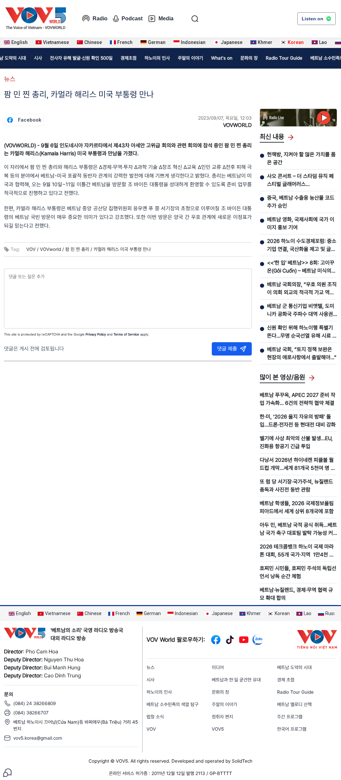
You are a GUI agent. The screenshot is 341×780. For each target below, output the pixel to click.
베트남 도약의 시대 (294, 667)
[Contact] (7, 772)
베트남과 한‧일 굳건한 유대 (236, 679)
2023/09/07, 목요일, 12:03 (225, 118)
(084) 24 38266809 (34, 703)
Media (166, 18)
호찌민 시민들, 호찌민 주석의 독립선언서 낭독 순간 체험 (298, 572)
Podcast (132, 18)
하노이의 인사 (157, 58)
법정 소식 (155, 716)
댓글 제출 (227, 349)
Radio (100, 18)
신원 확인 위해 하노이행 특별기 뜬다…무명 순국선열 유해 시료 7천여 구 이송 (301, 332)
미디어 (218, 667)
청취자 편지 (222, 716)
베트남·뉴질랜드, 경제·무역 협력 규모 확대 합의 (296, 594)
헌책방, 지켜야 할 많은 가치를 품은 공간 (301, 158)
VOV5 (218, 729)
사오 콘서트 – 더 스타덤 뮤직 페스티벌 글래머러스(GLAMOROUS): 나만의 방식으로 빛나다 (301, 180)
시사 (38, 58)
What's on (221, 58)
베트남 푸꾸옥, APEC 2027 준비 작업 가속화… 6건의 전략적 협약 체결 (297, 399)
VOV (151, 729)
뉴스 (9, 79)
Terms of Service (126, 334)
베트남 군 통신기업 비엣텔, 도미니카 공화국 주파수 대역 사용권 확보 (300, 310)
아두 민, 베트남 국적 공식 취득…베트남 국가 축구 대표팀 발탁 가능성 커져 (298, 529)
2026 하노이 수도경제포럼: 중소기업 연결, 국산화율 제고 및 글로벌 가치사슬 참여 (301, 245)
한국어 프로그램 (291, 729)
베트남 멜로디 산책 (294, 704)
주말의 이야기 (190, 58)
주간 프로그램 (289, 716)
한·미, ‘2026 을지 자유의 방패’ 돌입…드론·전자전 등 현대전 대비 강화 (298, 420)
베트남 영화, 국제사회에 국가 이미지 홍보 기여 (300, 223)
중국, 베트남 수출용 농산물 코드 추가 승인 (300, 202)
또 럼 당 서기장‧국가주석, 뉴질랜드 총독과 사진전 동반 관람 (296, 485)
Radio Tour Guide (284, 58)
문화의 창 (249, 58)
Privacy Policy (96, 334)
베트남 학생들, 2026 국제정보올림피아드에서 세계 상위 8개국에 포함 (297, 507)
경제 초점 (285, 679)
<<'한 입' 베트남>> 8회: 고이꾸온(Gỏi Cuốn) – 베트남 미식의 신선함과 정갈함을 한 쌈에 (300, 267)
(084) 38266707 (31, 712)
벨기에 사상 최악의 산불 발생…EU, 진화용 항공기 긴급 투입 (296, 442)
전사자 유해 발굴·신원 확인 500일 (81, 58)
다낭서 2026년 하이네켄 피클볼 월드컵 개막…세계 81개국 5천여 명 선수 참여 (297, 464)
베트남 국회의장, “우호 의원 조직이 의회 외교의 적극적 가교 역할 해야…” (302, 289)
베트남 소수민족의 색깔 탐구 (172, 704)
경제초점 (129, 58)
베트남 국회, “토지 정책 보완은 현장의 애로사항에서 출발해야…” (301, 353)
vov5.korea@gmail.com (37, 738)
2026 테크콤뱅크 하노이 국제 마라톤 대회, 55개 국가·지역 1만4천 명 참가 (297, 551)
